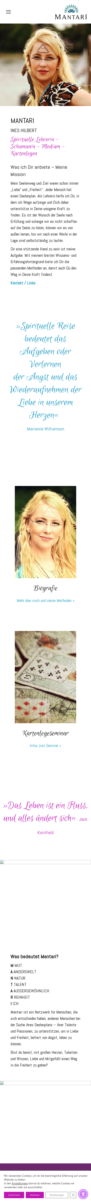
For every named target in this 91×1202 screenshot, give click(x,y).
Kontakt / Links (23, 283)
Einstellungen (20, 1183)
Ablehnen (35, 1195)
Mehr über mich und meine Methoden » (45, 600)
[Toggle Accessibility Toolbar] (83, 1194)
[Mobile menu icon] (8, 12)
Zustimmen (14, 1195)
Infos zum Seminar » (45, 745)
